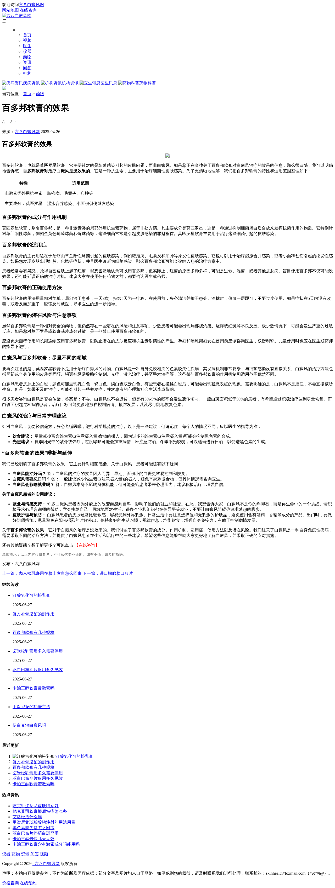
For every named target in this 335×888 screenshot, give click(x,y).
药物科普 (147, 83)
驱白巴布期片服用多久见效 (38, 669)
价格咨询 (10, 883)
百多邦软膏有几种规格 (33, 632)
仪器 (27, 51)
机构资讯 (70, 83)
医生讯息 (108, 83)
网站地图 (10, 10)
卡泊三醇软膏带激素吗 (33, 688)
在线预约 (28, 883)
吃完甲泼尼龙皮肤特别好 (36, 806)
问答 (27, 68)
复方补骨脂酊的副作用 (33, 614)
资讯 (27, 62)
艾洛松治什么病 (27, 817)
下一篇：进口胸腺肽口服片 (108, 573)
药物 (27, 57)
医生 (27, 46)
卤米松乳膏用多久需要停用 (38, 651)
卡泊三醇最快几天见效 (33, 839)
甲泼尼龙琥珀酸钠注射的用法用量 (44, 822)
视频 (27, 40)
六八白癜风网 (31, 4)
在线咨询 (28, 10)
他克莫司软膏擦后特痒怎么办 (40, 811)
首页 (27, 35)
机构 (27, 73)
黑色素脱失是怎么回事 (33, 828)
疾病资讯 (31, 83)
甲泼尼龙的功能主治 (31, 706)
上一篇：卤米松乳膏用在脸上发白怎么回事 (42, 573)
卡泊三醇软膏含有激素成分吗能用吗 (46, 844)
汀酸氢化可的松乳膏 (31, 595)
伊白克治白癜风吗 (29, 725)
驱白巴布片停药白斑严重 (36, 833)
